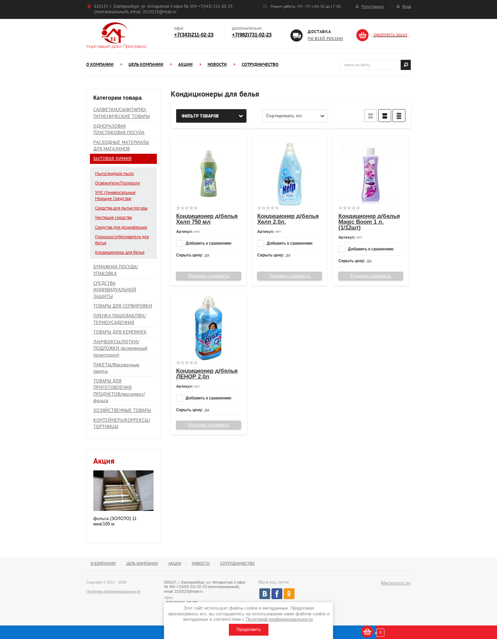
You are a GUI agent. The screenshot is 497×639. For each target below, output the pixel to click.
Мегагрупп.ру (396, 583)
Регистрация (372, 6)
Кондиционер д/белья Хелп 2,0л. (288, 219)
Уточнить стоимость (208, 275)
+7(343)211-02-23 (193, 35)
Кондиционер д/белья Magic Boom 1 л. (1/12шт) (369, 222)
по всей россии (325, 38)
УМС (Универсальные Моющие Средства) (115, 195)
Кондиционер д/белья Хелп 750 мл (207, 219)
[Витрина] (370, 115)
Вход (406, 6)
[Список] (384, 115)
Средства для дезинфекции (121, 227)
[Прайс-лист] (399, 115)
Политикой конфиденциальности (279, 619)
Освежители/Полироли (117, 183)
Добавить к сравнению (208, 243)
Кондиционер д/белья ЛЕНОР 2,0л (207, 374)
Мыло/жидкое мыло (114, 173)
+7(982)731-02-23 (251, 35)
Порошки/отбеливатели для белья (122, 240)
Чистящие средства (113, 217)
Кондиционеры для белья (119, 252)
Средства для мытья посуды (121, 208)
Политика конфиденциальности (113, 591)
